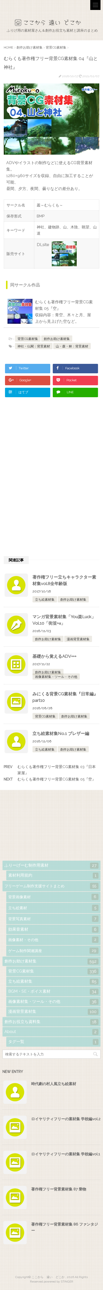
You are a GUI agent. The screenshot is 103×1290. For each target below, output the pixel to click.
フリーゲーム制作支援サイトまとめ (50, 886)
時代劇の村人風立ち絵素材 (53, 1084)
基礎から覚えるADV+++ (54, 656)
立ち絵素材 (52, 907)
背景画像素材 (52, 897)
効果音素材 (52, 929)
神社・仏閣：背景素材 (34, 346)
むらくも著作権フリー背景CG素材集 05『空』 (57, 779)
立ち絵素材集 (44, 599)
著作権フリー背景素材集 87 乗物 (58, 1189)
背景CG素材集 (28, 339)
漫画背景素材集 (78, 639)
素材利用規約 (52, 875)
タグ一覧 (52, 1041)
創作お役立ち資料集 (50, 1021)
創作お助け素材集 (57, 339)
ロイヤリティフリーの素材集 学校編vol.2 (65, 1119)
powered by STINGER (58, 1281)
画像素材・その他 (52, 939)
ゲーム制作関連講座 (52, 950)
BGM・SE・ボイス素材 (52, 991)
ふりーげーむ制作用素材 (50, 865)
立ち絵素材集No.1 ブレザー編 (60, 733)
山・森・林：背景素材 (72, 346)
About (50, 1031)
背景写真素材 (52, 918)
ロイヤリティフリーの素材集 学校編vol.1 (65, 1154)
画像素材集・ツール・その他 (56, 677)
